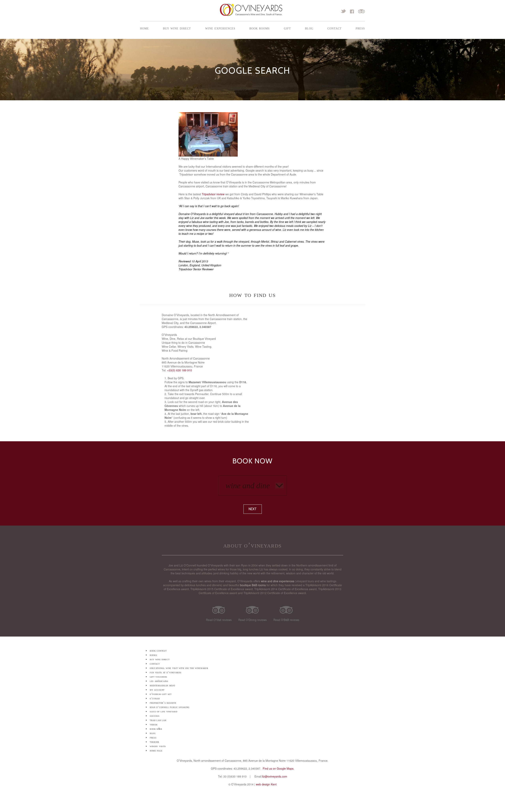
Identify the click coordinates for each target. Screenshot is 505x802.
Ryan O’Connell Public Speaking (170, 707)
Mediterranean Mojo (162, 685)
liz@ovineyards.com (274, 776)
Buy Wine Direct (177, 28)
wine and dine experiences (277, 581)
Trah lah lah (158, 720)
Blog (309, 28)
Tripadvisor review (213, 194)
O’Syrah (155, 698)
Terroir (154, 741)
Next (253, 509)
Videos (154, 724)
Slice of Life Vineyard (163, 711)
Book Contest (158, 650)
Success (155, 715)
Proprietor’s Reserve (163, 702)
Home (144, 28)
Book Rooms (259, 28)
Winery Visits (158, 746)
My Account (157, 689)
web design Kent (266, 784)
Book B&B (156, 728)
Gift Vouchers (158, 676)
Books (153, 655)
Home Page (156, 750)
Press (360, 28)
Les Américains (159, 681)
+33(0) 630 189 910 (179, 370)
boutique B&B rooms (253, 585)
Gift (287, 28)
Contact (334, 28)
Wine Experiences (220, 28)
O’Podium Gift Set (161, 694)
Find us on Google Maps (278, 768)
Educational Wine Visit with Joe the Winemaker (179, 668)
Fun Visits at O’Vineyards (165, 672)
